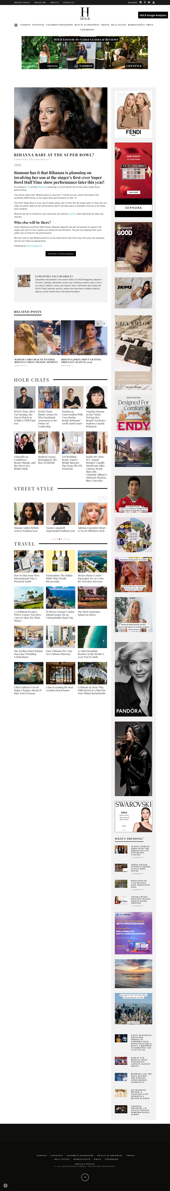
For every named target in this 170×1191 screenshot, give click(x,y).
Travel (105, 24)
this (28, 187)
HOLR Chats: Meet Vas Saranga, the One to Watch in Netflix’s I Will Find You (24, 417)
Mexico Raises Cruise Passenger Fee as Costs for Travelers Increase (91, 581)
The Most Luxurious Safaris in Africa (89, 616)
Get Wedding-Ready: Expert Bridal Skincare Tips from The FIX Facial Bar (72, 462)
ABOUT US (54, 2)
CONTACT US (68, 2)
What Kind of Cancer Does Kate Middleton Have (140, 884)
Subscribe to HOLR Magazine (61, 253)
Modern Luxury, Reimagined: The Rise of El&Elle (47, 459)
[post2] (133, 933)
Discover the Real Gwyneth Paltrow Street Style (91, 530)
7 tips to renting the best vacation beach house (59, 692)
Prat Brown (66, 366)
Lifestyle (38, 24)
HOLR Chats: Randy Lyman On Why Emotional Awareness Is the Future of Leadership (47, 419)
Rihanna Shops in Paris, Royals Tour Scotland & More (35, 361)
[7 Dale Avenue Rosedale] (133, 452)
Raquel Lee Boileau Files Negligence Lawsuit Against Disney (140, 1062)
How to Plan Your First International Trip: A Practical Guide (26, 581)
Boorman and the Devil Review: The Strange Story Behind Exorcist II (141, 1078)
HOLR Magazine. (34, 246)
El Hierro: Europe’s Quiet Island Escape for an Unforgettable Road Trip (60, 617)
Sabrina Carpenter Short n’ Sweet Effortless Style (28, 529)
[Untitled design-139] (133, 679)
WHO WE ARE (40, 2)
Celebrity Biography (59, 24)
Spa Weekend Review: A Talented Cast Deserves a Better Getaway (140, 1094)
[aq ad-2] (133, 973)
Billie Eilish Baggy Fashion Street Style (60, 529)
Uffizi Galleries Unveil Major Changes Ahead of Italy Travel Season (27, 693)
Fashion (26, 24)
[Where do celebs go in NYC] (133, 1008)
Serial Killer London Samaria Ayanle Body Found (140, 867)
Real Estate (118, 24)
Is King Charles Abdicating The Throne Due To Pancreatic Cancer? (140, 850)
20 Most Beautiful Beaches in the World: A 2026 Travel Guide (91, 656)
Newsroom (87, 29)
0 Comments (137, 857)
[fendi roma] (133, 114)
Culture (17, 165)
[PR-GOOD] (133, 247)
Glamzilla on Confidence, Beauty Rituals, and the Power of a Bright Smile (24, 462)
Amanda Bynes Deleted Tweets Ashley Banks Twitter (140, 900)
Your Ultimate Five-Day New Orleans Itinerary (59, 655)
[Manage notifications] (5, 1186)
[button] (105, 498)
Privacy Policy (85, 1164)
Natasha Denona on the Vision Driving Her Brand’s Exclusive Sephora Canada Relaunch (96, 419)
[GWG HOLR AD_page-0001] (133, 352)
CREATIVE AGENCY (22, 2)
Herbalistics (136, 24)
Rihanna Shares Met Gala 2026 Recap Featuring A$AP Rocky (81, 361)
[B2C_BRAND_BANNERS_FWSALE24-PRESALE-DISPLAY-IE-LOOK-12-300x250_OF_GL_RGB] (133, 816)
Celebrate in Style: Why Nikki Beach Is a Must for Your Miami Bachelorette (92, 693)
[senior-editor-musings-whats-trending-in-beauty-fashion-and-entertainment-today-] (133, 534)
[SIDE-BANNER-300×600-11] (133, 758)
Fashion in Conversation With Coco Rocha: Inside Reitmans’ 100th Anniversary (72, 417)
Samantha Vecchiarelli (31, 159)
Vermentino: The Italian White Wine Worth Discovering (59, 581)
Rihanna (41, 187)
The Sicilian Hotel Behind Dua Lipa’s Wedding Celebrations (28, 656)
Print (149, 24)
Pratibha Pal (20, 366)
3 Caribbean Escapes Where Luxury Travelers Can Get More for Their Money (27, 619)
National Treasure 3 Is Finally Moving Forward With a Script (140, 1110)
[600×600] (133, 413)
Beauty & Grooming (87, 24)
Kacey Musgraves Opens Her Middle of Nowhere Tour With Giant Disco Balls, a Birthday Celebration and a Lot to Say (141, 1042)
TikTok (72, 214)
